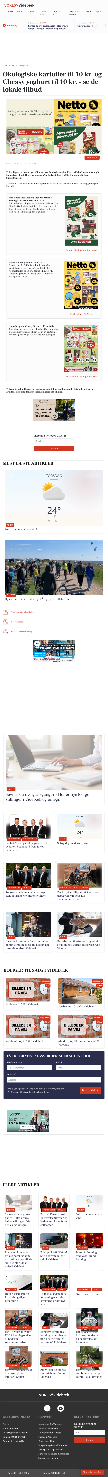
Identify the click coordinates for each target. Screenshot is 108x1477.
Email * (59, 1062)
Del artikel (90, 157)
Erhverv (30, 12)
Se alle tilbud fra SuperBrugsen (81, 376)
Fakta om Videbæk (47, 1437)
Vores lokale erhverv (48, 1428)
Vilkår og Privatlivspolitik (15, 1432)
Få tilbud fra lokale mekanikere (53, 1453)
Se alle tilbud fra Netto (81, 314)
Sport (88, 12)
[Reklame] (54, 410)
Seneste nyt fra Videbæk (50, 1424)
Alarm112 (8, 12)
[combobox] (8, 1080)
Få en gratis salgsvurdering (51, 1449)
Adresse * (11, 1074)
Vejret (98, 12)
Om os (6, 1424)
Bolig (19, 12)
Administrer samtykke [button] (13, 1441)
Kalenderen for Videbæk (50, 1432)
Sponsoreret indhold (48, 1458)
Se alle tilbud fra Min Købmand (81, 250)
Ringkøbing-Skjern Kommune (53, 1445)
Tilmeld (54, 448)
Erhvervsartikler (46, 1441)
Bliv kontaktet (90, 1090)
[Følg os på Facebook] (47, 1408)
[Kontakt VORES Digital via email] (60, 1408)
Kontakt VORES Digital (14, 1437)
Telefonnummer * (15, 1062)
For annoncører (10, 1428)
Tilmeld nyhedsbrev (93, 1472)
